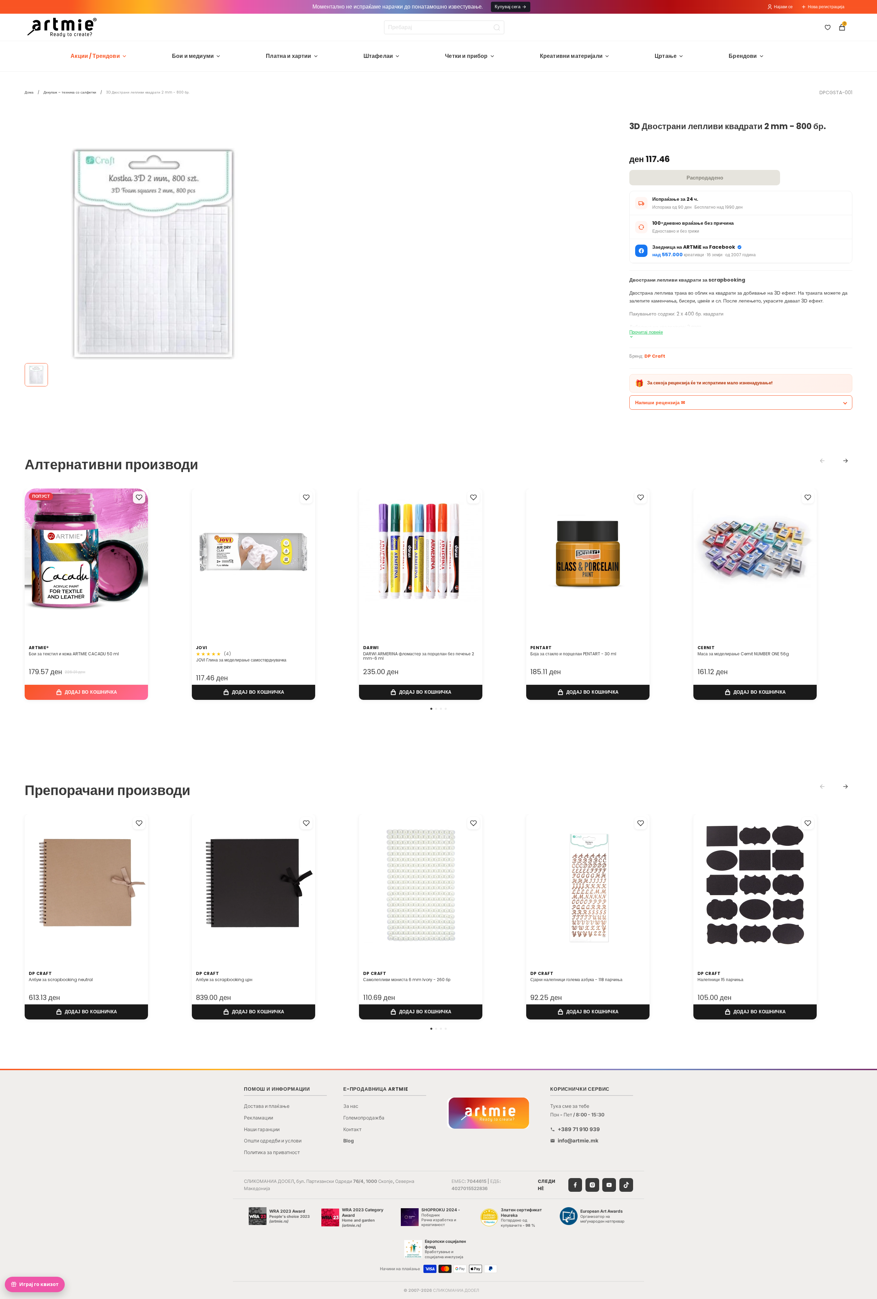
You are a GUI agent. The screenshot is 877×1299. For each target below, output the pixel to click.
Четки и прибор (466, 56)
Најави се (783, 7)
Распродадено (705, 178)
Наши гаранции (262, 1129)
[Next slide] (845, 460)
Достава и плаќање (266, 1106)
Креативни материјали (571, 56)
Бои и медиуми (193, 56)
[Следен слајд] (135, 559)
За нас (350, 1106)
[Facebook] (575, 1185)
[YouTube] (609, 1185)
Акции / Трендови (95, 56)
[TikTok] (626, 1185)
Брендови (743, 56)
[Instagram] (592, 1185)
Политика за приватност (272, 1152)
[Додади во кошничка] (86, 692)
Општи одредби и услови (272, 1140)
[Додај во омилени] (139, 497)
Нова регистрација (826, 7)
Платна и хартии (288, 56)
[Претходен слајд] (37, 559)
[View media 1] (36, 374)
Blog (348, 1140)
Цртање (666, 56)
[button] (431, 709)
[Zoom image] (155, 252)
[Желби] (828, 27)
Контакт (352, 1129)
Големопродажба (363, 1118)
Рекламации (258, 1118)
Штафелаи (378, 56)
